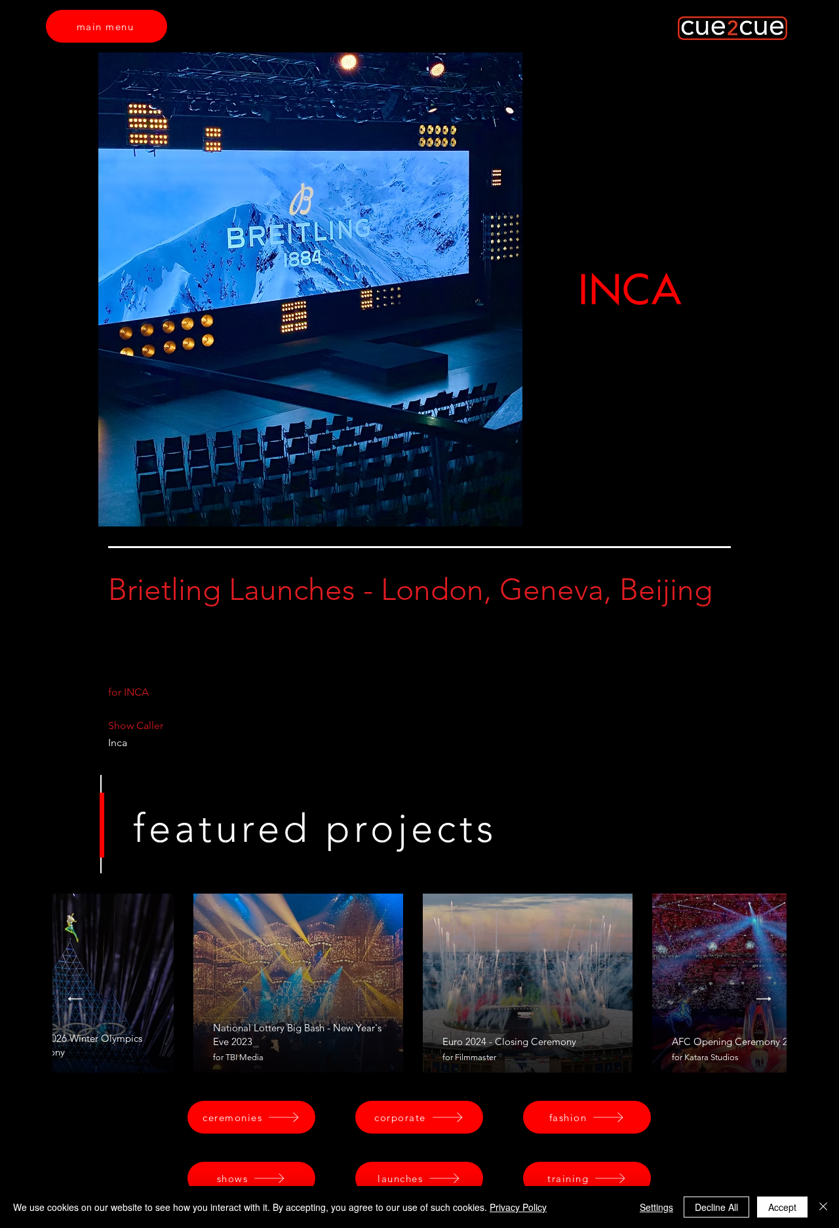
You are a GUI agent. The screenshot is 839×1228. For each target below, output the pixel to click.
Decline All (716, 1207)
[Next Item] (763, 998)
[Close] (823, 1207)
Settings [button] (656, 1207)
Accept (782, 1207)
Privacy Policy (518, 1207)
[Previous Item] (75, 998)
